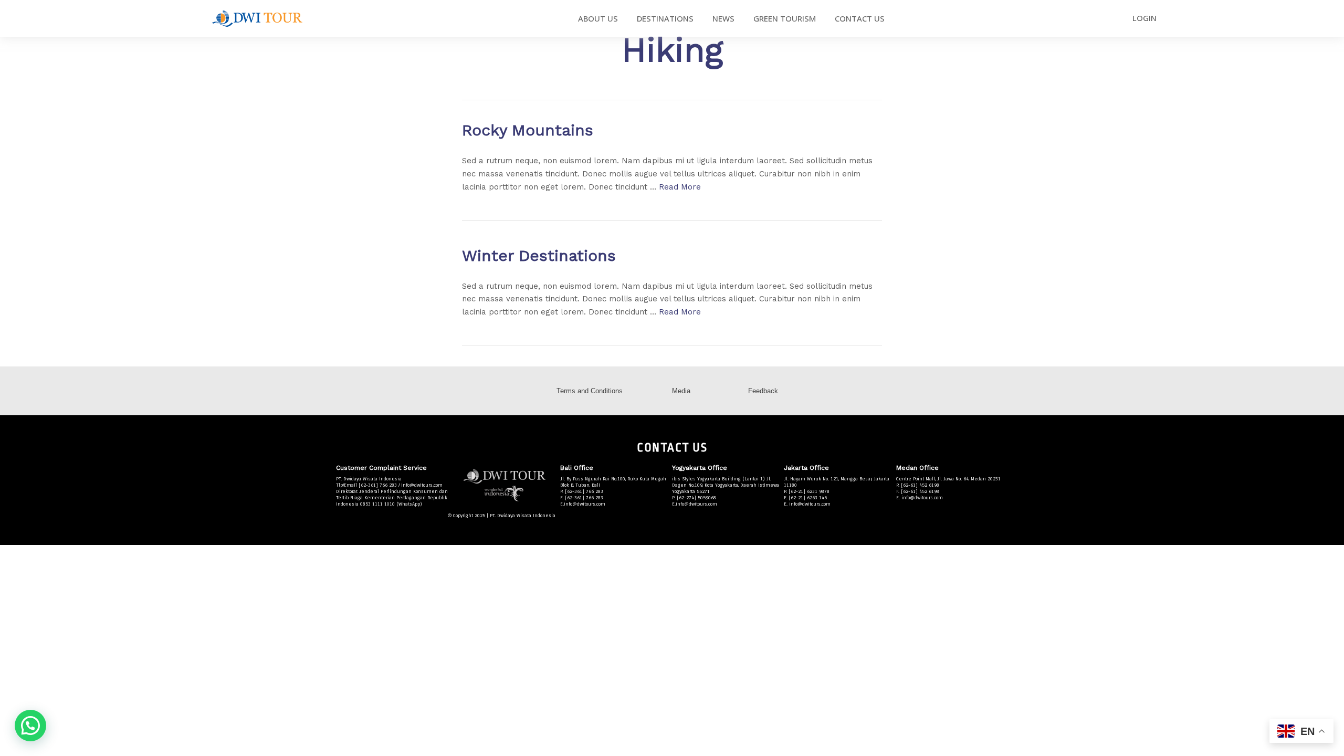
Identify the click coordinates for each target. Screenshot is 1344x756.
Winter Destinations (539, 255)
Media (681, 391)
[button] (30, 725)
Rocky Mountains (527, 130)
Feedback (763, 391)
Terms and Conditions (589, 391)
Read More (680, 187)
